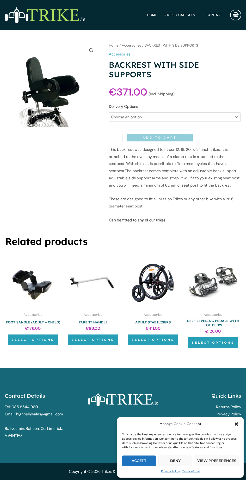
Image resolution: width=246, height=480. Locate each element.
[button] (236, 424)
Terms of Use (191, 471)
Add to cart (160, 137)
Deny (175, 460)
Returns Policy (228, 406)
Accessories (131, 45)
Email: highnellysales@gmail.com (34, 414)
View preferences (216, 460)
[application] (198, 15)
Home (113, 45)
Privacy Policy (170, 471)
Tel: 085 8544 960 (21, 406)
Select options (33, 339)
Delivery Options (123, 106)
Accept (139, 460)
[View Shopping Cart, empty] (235, 15)
